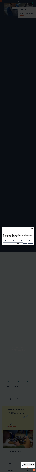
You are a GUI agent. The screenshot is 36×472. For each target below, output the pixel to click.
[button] (34, 470)
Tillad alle (28, 243)
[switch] (14, 240)
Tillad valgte (18, 243)
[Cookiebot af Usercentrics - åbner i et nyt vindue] (30, 228)
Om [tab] (28, 230)
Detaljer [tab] (18, 230)
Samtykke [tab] (7, 230)
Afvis (7, 243)
